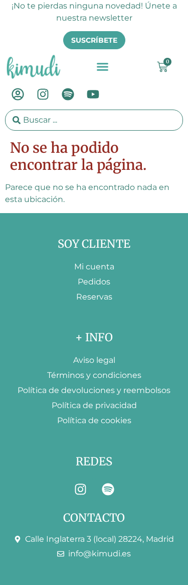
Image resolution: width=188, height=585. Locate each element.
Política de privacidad (94, 405)
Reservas (94, 297)
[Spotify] (67, 94)
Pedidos (94, 281)
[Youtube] (92, 94)
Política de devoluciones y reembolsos (94, 390)
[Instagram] (42, 94)
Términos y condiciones (94, 375)
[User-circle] (17, 94)
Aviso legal (94, 360)
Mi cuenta (94, 266)
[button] (102, 66)
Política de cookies (94, 420)
